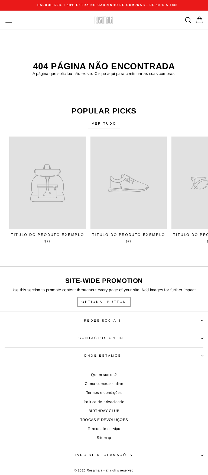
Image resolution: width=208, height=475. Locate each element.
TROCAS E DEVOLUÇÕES (104, 420)
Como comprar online (104, 384)
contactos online (103, 338)
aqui (111, 73)
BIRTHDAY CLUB (104, 411)
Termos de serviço (104, 429)
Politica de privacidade (104, 402)
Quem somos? (104, 375)
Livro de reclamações (103, 455)
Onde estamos (102, 355)
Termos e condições (104, 393)
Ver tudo (104, 123)
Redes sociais (103, 320)
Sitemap (104, 438)
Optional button (104, 302)
